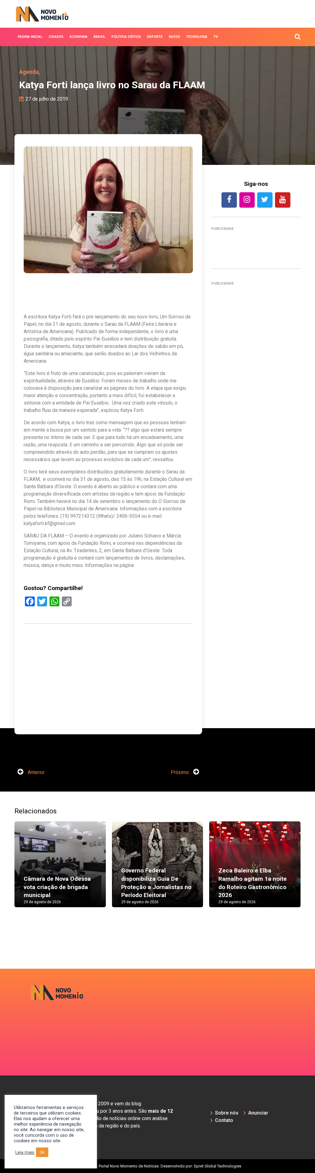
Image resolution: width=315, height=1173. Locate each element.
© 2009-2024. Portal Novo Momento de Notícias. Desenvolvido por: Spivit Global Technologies (157, 1166)
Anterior (35, 772)
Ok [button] (42, 1152)
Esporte (154, 37)
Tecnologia (196, 37)
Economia (78, 37)
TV (215, 37)
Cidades (56, 37)
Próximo (180, 772)
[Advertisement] (108, 698)
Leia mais (24, 1152)
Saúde (174, 37)
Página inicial (30, 37)
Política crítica (126, 37)
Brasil (99, 37)
